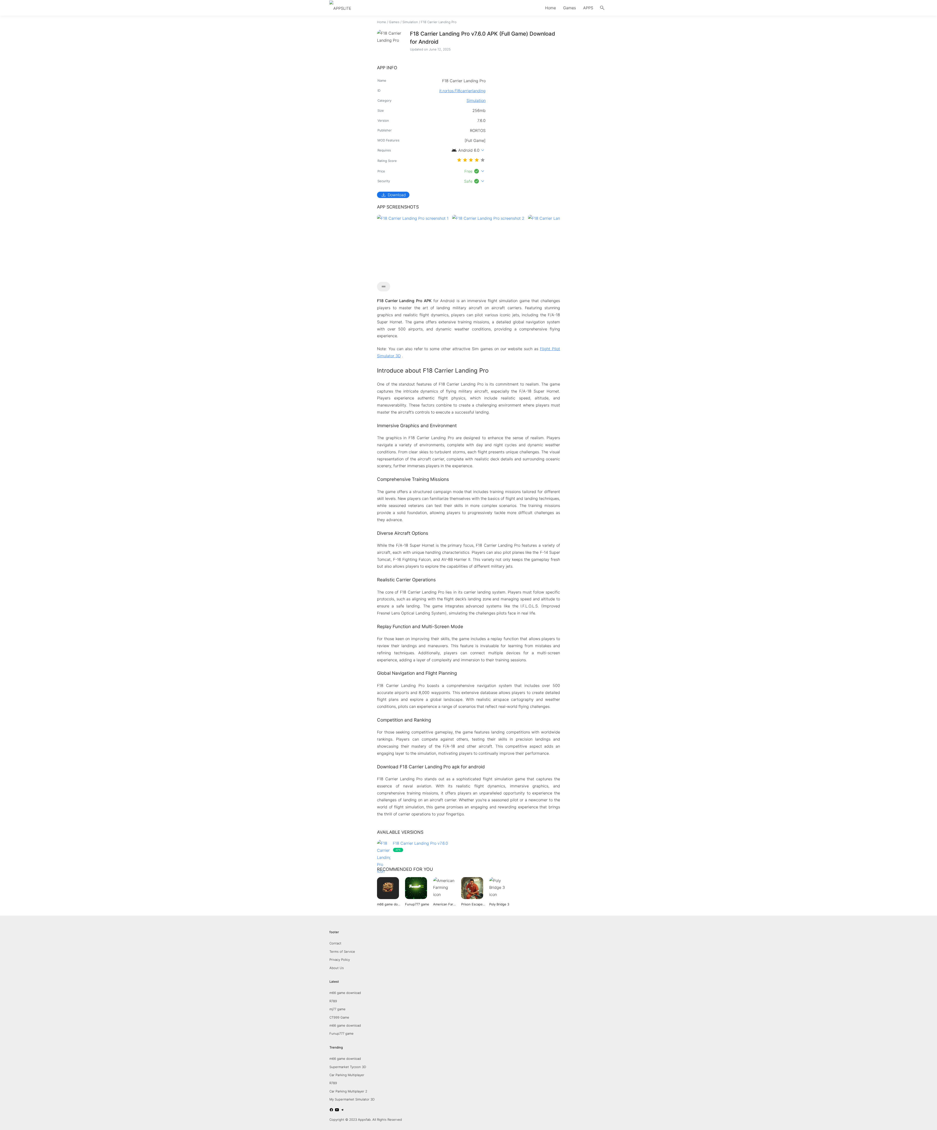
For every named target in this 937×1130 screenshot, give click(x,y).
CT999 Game (339, 1017)
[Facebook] (331, 1110)
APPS (588, 7)
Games (569, 7)
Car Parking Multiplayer (346, 1075)
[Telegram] (342, 1110)
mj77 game (337, 1009)
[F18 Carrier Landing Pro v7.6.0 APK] (468, 856)
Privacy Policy (339, 959)
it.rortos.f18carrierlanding (462, 90)
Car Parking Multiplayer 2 (348, 1091)
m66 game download (345, 993)
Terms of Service (342, 951)
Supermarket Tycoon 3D (347, 1067)
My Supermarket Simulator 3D (352, 1099)
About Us (336, 968)
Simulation (410, 22)
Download (393, 195)
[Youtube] (337, 1110)
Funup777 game (341, 1033)
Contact (335, 943)
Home (550, 7)
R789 (333, 1001)
